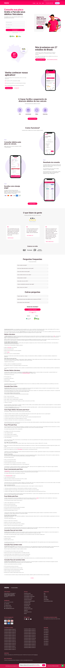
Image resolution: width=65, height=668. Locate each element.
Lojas (37, 3)
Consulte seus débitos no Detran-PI (9, 646)
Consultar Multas (26, 605)
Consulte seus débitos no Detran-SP (30, 630)
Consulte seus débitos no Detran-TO (10, 649)
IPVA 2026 (9, 347)
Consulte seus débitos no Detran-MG (10, 630)
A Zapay (34, 3)
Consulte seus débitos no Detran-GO (10, 641)
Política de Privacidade (36, 665)
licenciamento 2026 (9, 475)
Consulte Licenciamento (28, 599)
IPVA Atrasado (46, 599)
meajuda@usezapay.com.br (9, 608)
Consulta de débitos (14, 587)
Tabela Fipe (26, 610)
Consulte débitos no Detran (28, 594)
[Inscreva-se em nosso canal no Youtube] (30, 619)
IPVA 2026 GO (46, 641)
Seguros (25, 613)
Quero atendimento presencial (52, 59)
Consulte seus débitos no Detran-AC (10, 640)
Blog (40, 3)
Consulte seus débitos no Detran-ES (30, 636)
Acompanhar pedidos (49, 3)
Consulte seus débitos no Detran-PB (30, 644)
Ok (43, 665)
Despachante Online (27, 607)
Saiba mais (35, 654)
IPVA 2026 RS (46, 634)
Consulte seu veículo (27, 593)
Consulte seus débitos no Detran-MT (10, 643)
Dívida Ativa (45, 114)
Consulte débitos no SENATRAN (29, 596)
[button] (32, 265)
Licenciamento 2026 (27, 604)
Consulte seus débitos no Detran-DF (10, 629)
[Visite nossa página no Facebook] (26, 619)
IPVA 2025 (45, 596)
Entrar (57, 3)
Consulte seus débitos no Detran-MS (30, 642)
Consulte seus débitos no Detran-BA (30, 635)
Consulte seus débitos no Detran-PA (10, 644)
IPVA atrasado (20, 449)
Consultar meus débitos (32, 118)
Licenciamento (28, 114)
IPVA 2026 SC (46, 637)
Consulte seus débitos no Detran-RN (30, 633)
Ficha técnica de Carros (27, 611)
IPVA (20, 114)
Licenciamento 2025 (27, 602)
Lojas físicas (7, 603)
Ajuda (43, 3)
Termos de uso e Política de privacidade (17, 32)
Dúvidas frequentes (8, 606)
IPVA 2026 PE (46, 644)
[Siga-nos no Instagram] (28, 619)
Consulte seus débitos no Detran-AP (10, 638)
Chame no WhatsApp (33, 309)
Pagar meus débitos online (40, 59)
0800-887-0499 (8, 605)
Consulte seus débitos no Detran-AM (30, 638)
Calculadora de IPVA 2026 (28, 608)
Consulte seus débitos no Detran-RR (10, 647)
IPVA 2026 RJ (46, 636)
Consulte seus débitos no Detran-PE (10, 635)
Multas (36, 114)
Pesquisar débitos (32, 203)
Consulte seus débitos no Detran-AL (29, 639)
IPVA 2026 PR (46, 632)
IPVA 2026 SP (46, 629)
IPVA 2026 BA (46, 639)
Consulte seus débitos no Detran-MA (30, 641)
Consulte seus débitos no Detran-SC (10, 633)
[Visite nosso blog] (24, 619)
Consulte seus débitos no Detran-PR (10, 632)
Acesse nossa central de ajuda (32, 312)
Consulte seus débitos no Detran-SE (30, 647)
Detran (8, 352)
